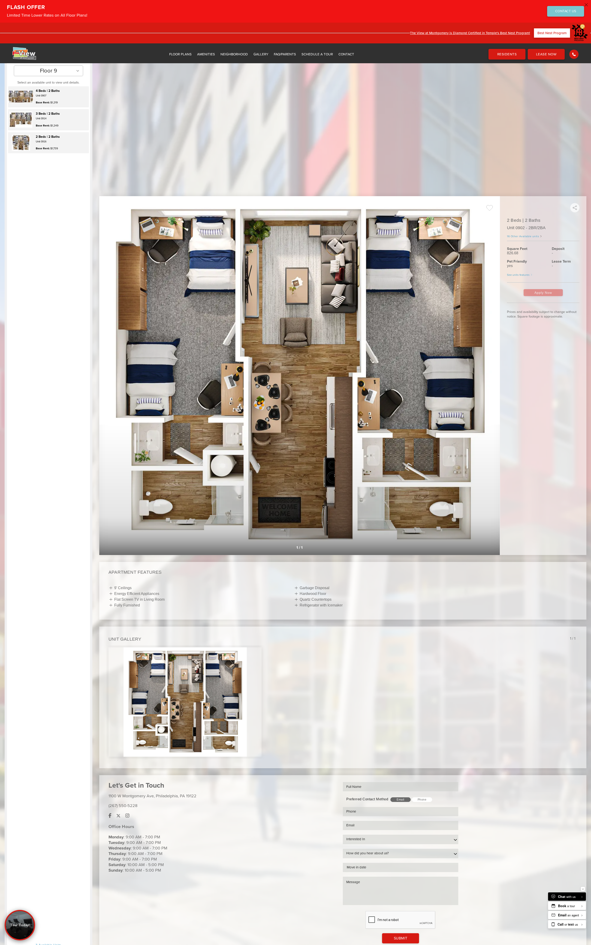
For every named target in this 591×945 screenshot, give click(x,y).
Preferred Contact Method (367, 799)
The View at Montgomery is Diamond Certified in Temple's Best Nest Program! (470, 33)
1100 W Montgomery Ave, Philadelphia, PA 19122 (152, 795)
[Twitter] (118, 816)
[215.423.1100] (574, 54)
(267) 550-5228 (123, 805)
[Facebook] (110, 816)
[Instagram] (127, 816)
